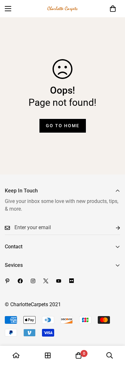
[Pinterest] (7, 280)
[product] (16, 355)
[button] (112, 8)
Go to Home (62, 125)
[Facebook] (20, 280)
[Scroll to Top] (113, 331)
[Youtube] (58, 280)
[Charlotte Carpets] (62, 8)
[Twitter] (45, 280)
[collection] (48, 355)
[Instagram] (33, 280)
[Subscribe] (112, 228)
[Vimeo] (71, 280)
